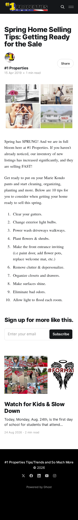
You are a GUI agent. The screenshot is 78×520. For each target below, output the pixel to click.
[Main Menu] (71, 7)
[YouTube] (47, 475)
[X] (23, 475)
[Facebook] (31, 475)
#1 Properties (16, 68)
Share (65, 63)
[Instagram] (54, 475)
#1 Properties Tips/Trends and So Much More (39, 462)
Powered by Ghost (39, 487)
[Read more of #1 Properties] (9, 57)
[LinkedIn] (39, 475)
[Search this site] (62, 6)
